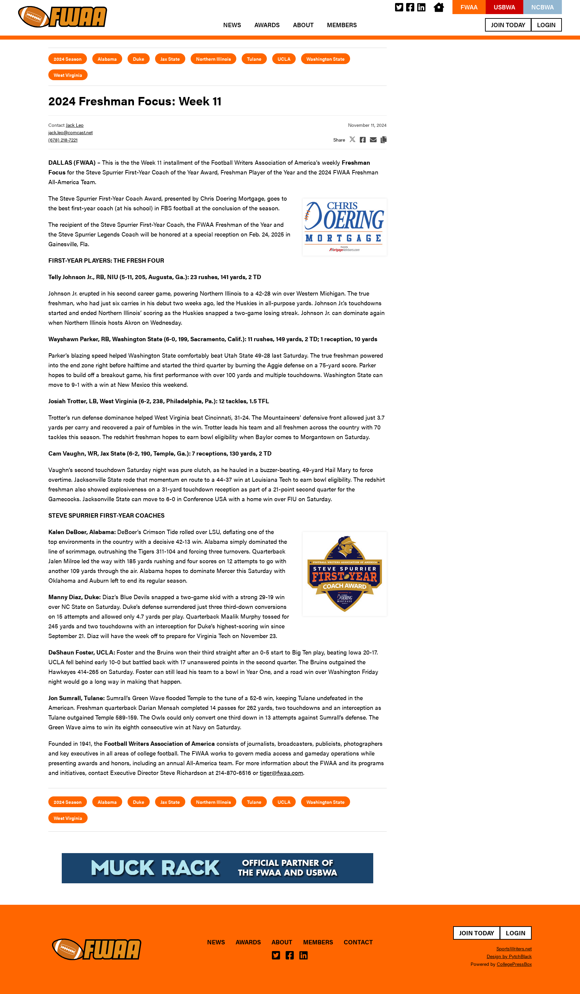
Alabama (107, 58)
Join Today (508, 24)
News (232, 25)
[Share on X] (352, 140)
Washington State (325, 58)
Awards (267, 25)
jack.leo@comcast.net (70, 132)
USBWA (504, 7)
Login (546, 24)
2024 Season (68, 58)
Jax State (170, 58)
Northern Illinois (213, 58)
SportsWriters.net (514, 948)
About (303, 25)
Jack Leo (75, 124)
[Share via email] (373, 139)
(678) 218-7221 (63, 139)
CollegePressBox (514, 963)
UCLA (284, 58)
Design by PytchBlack (509, 956)
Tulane (254, 58)
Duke (138, 58)
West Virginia (68, 74)
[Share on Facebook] (363, 139)
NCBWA (542, 7)
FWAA (469, 7)
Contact (358, 942)
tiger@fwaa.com (281, 772)
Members (342, 25)
